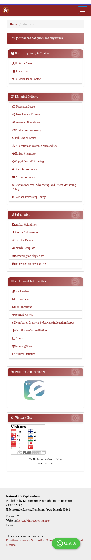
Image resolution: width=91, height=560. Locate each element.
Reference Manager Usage (29, 263)
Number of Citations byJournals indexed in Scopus (43, 322)
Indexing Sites (22, 346)
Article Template (23, 248)
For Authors (20, 299)
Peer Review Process (26, 114)
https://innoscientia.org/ (33, 521)
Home (13, 24)
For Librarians (22, 307)
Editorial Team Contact (26, 79)
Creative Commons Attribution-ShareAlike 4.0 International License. (44, 543)
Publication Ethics (24, 138)
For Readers (20, 291)
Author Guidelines (24, 224)
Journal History (22, 314)
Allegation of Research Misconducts (34, 145)
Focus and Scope (23, 106)
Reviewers (20, 71)
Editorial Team (22, 63)
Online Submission (25, 232)
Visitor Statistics (23, 354)
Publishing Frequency (26, 130)
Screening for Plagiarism (28, 256)
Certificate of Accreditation (29, 330)
